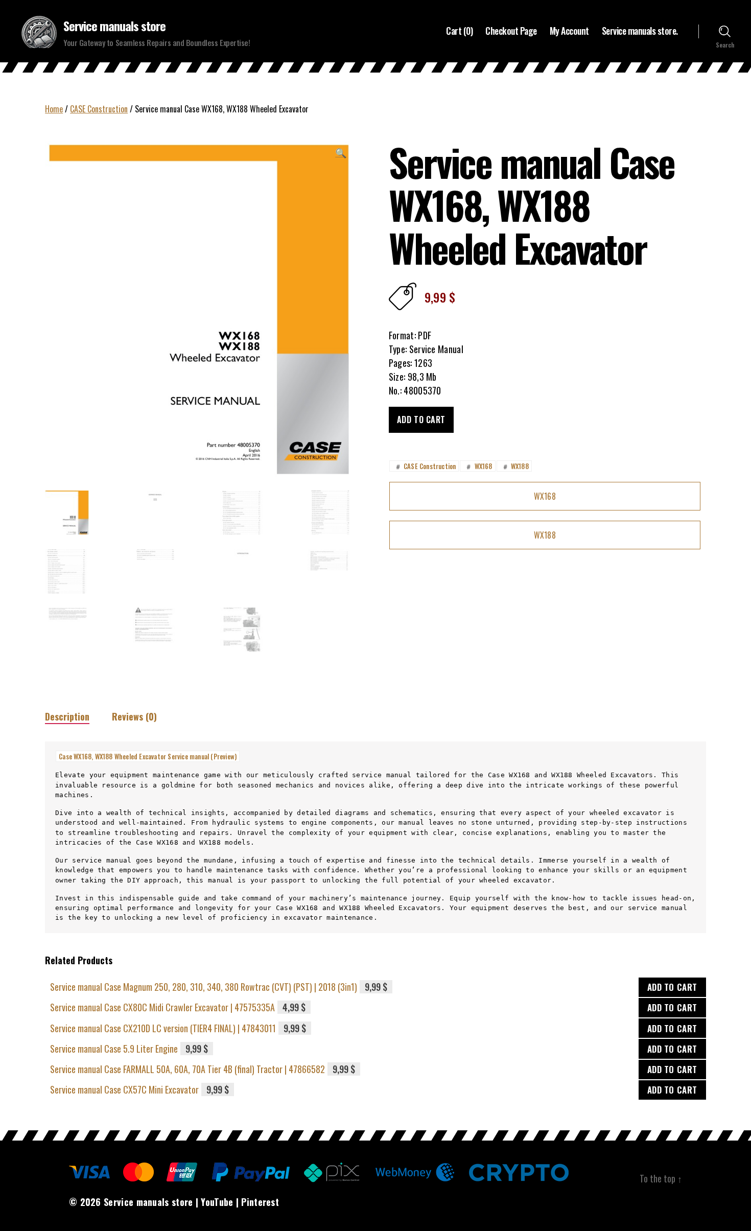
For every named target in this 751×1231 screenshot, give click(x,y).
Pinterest (260, 1202)
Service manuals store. (640, 31)
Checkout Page (511, 31)
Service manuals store (114, 25)
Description (67, 716)
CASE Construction (99, 109)
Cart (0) (459, 31)
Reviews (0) (134, 716)
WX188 (515, 466)
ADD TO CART (672, 987)
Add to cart (421, 419)
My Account (569, 31)
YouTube (217, 1202)
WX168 (478, 466)
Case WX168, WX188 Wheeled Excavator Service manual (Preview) (148, 756)
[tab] (67, 717)
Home (54, 109)
